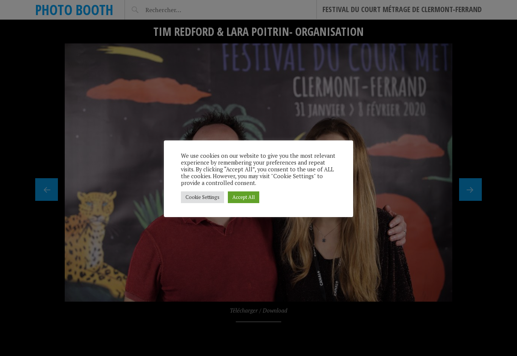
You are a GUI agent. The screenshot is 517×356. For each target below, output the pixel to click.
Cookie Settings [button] (202, 197)
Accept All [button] (243, 197)
